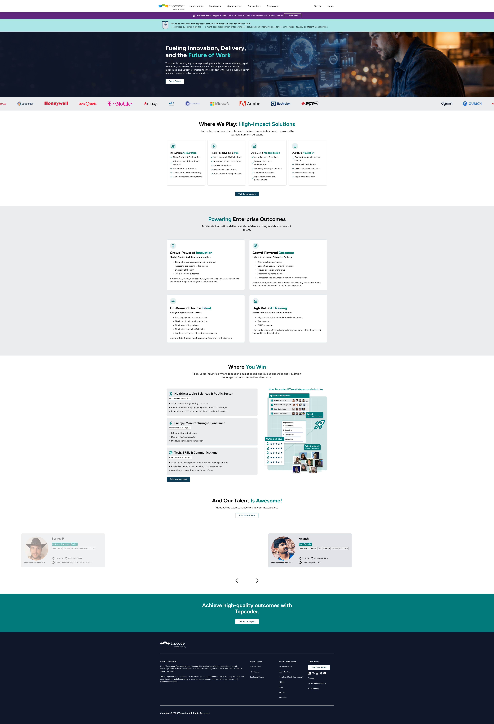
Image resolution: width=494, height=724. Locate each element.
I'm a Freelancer (285, 667)
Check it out (293, 15)
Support (311, 678)
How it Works (255, 667)
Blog (281, 687)
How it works (196, 6)
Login (331, 6)
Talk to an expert (247, 194)
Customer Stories (257, 677)
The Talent (254, 672)
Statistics (283, 697)
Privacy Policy (313, 688)
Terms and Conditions (317, 683)
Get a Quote (175, 81)
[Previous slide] (236, 580)
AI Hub (282, 682)
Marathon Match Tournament (291, 677)
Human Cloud (192, 26)
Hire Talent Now (247, 515)
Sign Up (317, 6)
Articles (282, 692)
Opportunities (234, 6)
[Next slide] (257, 580)
